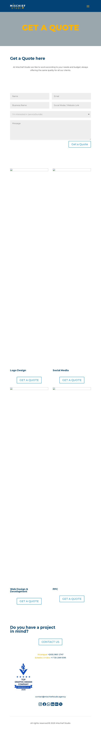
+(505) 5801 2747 (55, 654)
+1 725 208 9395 (58, 657)
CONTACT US (50, 641)
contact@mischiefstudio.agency (50, 697)
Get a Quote (79, 144)
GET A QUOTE (29, 380)
